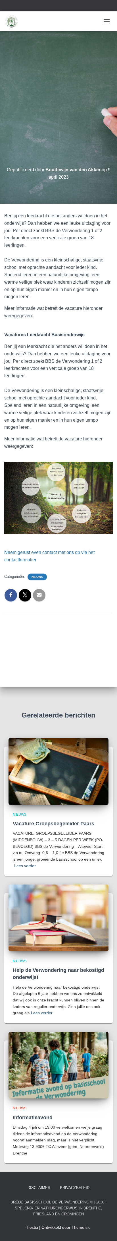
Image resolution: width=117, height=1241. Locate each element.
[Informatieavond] (58, 1065)
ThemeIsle (81, 1227)
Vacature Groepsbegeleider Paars (53, 823)
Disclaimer (39, 1188)
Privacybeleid (74, 1188)
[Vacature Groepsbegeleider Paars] (58, 771)
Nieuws (37, 576)
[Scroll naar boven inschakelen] (106, 1230)
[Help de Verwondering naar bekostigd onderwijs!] (58, 917)
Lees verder (25, 865)
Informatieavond (33, 1117)
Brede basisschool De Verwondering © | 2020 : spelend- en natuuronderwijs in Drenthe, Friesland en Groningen (58, 1208)
